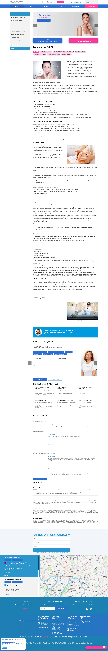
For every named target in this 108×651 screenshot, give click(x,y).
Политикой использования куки (8, 642)
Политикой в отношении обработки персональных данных (12, 644)
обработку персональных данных (61, 552)
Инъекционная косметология (17, 23)
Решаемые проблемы (68, 51)
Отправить (51, 550)
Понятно (4, 648)
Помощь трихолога (66, 54)
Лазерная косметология (16, 28)
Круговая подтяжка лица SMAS (70, 351)
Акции (60, 6)
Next (96, 25)
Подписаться (61, 608)
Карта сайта (24, 622)
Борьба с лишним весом (54, 54)
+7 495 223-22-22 (75, 2)
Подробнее (43, 20)
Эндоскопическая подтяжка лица (40, 354)
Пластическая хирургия (17, 559)
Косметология (8, 559)
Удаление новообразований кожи (18, 31)
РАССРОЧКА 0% (60, 2)
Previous (35, 25)
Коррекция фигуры (15, 37)
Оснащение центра (80, 51)
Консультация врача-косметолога (18, 17)
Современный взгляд (46, 51)
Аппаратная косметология (16, 20)
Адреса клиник (75, 6)
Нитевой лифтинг (14, 42)
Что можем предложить (40, 54)
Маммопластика (59, 351)
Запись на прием (91, 6)
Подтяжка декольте (15, 45)
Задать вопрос (55, 478)
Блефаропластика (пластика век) (40, 351)
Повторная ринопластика (53, 354)
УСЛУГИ (16, 6)
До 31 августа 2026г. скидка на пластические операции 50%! (47, 40)
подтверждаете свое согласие (46, 636)
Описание (36, 51)
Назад (12, 48)
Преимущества (57, 51)
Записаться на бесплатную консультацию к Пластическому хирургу (83, 40)
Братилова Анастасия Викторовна (62, 332)
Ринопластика (51, 351)
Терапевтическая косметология (17, 34)
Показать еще (40, 478)
